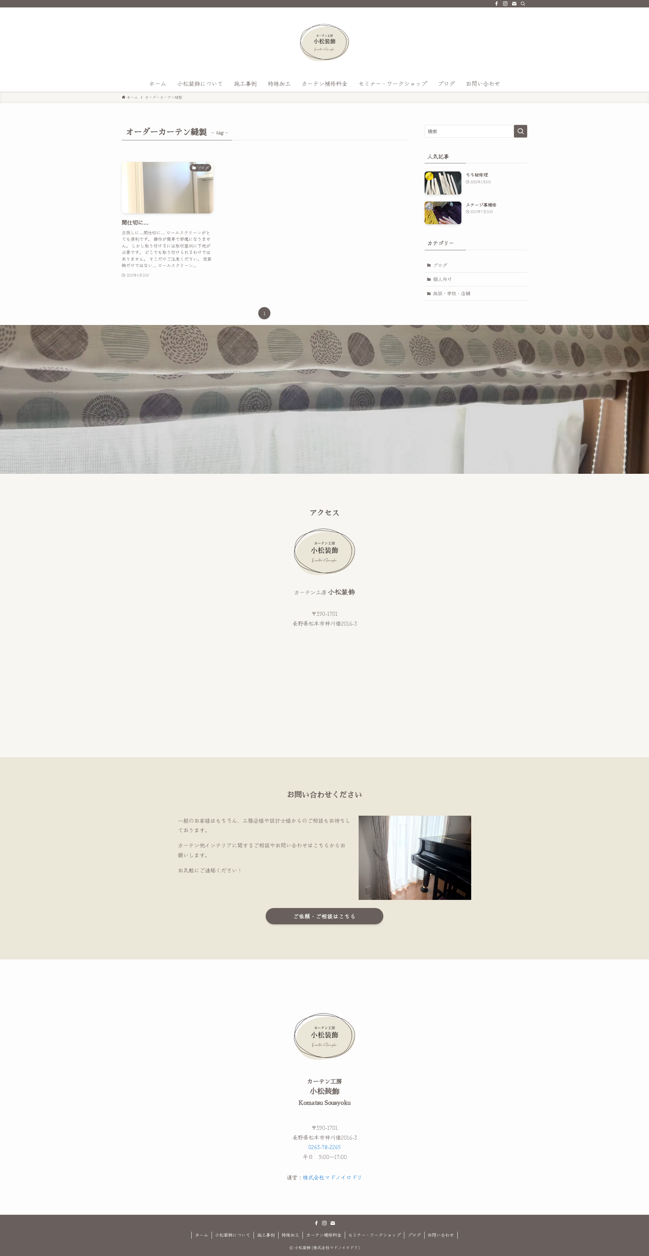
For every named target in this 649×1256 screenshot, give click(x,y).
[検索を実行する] (520, 131)
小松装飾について (232, 1235)
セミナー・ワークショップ (374, 1235)
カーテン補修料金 (323, 1235)
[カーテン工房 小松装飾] (324, 43)
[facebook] (496, 3)
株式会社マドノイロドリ (332, 1177)
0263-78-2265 (324, 1147)
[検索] (523, 3)
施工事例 (266, 1235)
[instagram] (505, 3)
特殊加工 (290, 1235)
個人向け (442, 279)
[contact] (514, 3)
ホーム (201, 1235)
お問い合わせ (441, 1235)
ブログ (440, 265)
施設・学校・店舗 (451, 293)
